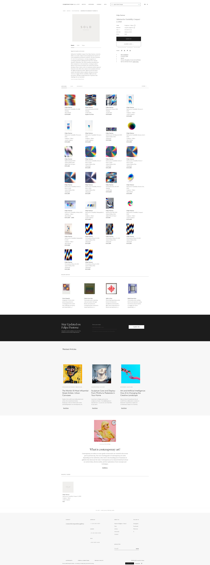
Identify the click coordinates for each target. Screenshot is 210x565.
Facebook (135, 526)
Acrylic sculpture (129, 27)
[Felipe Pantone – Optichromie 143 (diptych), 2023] (111, 125)
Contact (116, 534)
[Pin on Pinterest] (127, 50)
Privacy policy (99, 560)
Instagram (135, 523)
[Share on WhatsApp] (130, 50)
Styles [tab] (83, 45)
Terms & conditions (83, 560)
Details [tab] (72, 45)
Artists (84, 4)
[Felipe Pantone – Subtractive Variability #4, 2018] (70, 100)
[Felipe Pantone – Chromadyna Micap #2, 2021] (70, 254)
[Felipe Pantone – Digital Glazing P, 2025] (70, 151)
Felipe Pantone (75, 10)
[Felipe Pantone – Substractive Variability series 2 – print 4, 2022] (111, 151)
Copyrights (69, 560)
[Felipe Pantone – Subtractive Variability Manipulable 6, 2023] (90, 203)
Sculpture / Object (129, 25)
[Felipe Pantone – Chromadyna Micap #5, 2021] (90, 229)
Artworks (91, 4)
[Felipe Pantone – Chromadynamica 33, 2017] (90, 100)
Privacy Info (137, 563)
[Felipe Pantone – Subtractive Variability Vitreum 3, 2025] (131, 100)
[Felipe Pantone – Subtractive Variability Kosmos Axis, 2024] (131, 177)
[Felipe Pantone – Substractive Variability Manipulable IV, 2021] (70, 229)
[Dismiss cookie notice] (141, 563)
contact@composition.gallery (75, 524)
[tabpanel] (86, 65)
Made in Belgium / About (120, 523)
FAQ (115, 526)
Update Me (136, 327)
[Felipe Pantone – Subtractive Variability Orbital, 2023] (70, 203)
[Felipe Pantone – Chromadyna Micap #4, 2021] (111, 229)
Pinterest (135, 529)
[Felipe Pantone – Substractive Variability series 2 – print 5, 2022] (90, 151)
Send (137, 548)
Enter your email (96, 324)
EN (144, 4)
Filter (143, 86)
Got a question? (124, 54)
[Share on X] (124, 50)
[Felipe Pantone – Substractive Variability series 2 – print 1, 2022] (90, 177)
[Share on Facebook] (121, 50)
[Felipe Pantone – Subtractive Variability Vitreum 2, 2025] (70, 125)
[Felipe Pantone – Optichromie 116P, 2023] (111, 203)
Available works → (128, 44)
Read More (66, 408)
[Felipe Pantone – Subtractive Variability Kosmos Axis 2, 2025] (131, 125)
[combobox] (125, 4)
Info (105, 4)
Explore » (105, 468)
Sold (126, 34)
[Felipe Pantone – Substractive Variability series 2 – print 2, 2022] (70, 177)
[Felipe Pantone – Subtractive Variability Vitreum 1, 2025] (90, 125)
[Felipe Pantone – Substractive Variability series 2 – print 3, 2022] (131, 151)
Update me (129, 39)
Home (64, 10)
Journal (99, 4)
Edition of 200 (128, 32)
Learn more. (136, 61)
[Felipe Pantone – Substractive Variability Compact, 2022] (131, 203)
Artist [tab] (78, 45)
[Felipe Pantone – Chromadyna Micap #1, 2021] (90, 254)
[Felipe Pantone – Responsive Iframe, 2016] (111, 100)
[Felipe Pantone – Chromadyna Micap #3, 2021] (131, 229)
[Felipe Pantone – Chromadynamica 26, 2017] (111, 177)
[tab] (64, 87)
